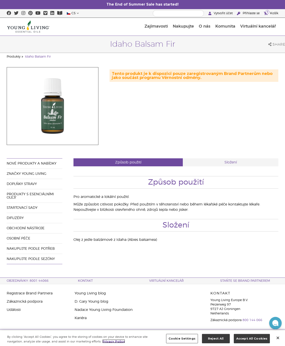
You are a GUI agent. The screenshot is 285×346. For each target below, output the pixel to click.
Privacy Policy (113, 341)
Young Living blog (90, 293)
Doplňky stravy (22, 184)
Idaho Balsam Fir (38, 56)
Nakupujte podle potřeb (31, 248)
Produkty (13, 56)
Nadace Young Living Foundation (104, 310)
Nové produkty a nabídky (31, 163)
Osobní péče (18, 238)
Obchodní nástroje (26, 228)
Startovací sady (22, 207)
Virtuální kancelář (258, 26)
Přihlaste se (251, 13)
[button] (275, 323)
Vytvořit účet (223, 13)
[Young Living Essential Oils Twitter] (16, 13)
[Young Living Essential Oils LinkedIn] (52, 13)
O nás (204, 26)
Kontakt (85, 280)
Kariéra (81, 318)
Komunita (225, 26)
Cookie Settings (182, 338)
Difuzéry (15, 218)
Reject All (216, 338)
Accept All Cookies (251, 338)
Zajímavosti (156, 26)
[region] (142, 338)
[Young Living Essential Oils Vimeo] (45, 13)
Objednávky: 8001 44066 (28, 280)
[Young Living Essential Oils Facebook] (9, 13)
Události (14, 310)
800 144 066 (252, 320)
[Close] (278, 338)
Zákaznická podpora (25, 301)
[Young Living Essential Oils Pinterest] (30, 13)
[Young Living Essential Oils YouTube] (38, 13)
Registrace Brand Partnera (30, 293)
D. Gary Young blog (91, 301)
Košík (272, 13)
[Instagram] (23, 13)
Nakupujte (183, 26)
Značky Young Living (26, 173)
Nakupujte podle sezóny (31, 259)
